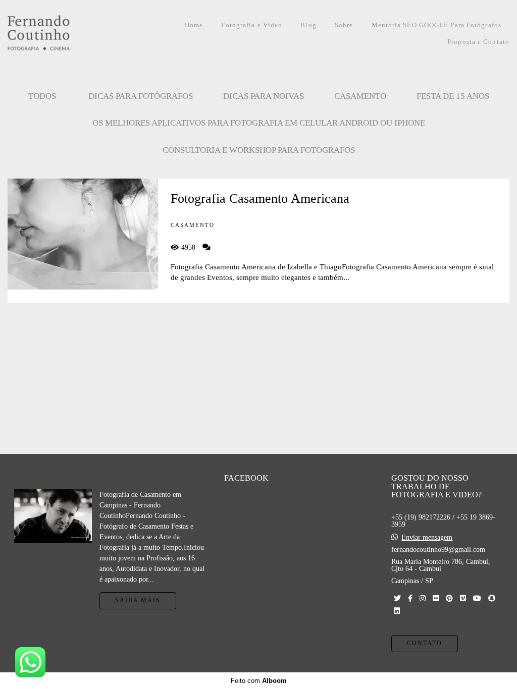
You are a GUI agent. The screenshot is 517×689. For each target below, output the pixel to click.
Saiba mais (138, 600)
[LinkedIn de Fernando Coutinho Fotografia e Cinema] (397, 611)
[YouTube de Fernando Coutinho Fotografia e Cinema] (477, 598)
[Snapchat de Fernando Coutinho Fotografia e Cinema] (491, 598)
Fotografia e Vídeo (251, 25)
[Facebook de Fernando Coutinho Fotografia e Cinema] (410, 598)
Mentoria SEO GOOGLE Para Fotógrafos (437, 25)
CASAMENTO (360, 96)
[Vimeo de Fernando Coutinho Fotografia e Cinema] (463, 598)
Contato (424, 643)
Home (194, 25)
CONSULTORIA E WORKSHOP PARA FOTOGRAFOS (259, 150)
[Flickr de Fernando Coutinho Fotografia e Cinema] (436, 598)
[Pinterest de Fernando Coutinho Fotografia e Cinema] (449, 598)
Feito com (259, 680)
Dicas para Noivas (263, 96)
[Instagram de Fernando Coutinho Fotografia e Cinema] (423, 598)
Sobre (344, 25)
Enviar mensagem (426, 537)
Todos (42, 96)
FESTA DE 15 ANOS (453, 96)
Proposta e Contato (478, 41)
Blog (308, 25)
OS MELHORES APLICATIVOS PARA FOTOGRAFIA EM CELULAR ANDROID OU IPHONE (258, 123)
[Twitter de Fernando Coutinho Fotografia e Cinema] (397, 598)
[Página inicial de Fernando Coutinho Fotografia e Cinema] (60, 33)
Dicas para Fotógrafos (140, 96)
